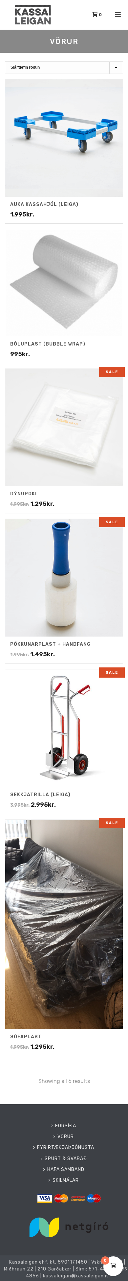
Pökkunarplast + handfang (50, 644)
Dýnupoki (23, 494)
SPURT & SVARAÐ (66, 1158)
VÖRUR (65, 1136)
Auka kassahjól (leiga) (44, 204)
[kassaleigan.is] (3, 15)
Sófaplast (26, 1037)
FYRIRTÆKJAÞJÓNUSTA (65, 1147)
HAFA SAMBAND (65, 1169)
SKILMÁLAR (66, 1180)
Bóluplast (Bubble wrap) (47, 344)
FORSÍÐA (65, 1126)
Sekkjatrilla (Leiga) (40, 795)
